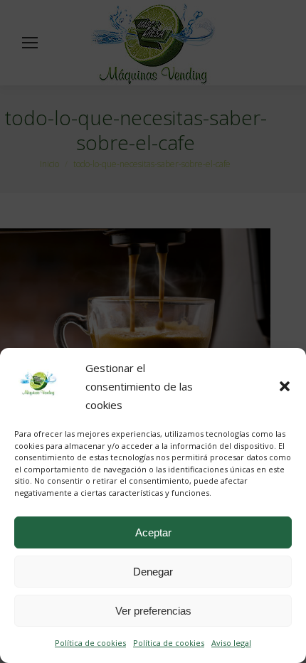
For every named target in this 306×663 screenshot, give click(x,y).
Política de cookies (90, 642)
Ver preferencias (153, 611)
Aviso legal (231, 642)
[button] (285, 386)
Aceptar (153, 532)
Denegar (153, 572)
